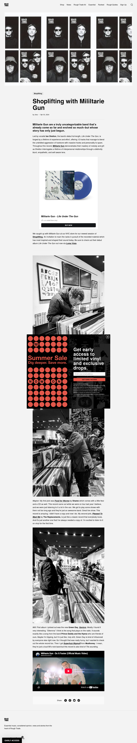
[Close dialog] (107, 336)
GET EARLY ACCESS (89, 379)
